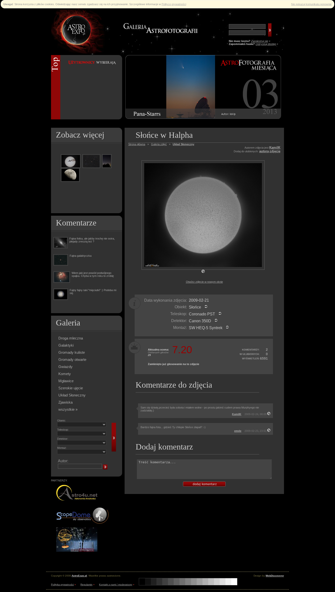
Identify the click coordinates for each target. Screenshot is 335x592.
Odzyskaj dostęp (266, 43)
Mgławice (66, 381)
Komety (64, 374)
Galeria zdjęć (159, 144)
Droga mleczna (70, 338)
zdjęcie (275, 151)
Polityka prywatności (62, 584)
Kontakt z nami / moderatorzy (115, 584)
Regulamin (86, 584)
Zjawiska (65, 402)
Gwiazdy (65, 367)
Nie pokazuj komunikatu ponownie (311, 4)
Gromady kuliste (71, 352)
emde (237, 430)
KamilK (274, 147)
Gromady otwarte (72, 359)
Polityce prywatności (174, 4)
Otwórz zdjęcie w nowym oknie (204, 281)
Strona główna (136, 144)
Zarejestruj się (259, 41)
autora (264, 151)
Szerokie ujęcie (70, 388)
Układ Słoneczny (72, 395)
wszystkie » (67, 409)
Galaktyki (66, 345)
